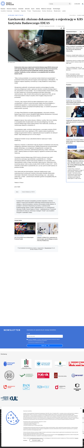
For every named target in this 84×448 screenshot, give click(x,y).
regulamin (34, 339)
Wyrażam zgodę (36, 440)
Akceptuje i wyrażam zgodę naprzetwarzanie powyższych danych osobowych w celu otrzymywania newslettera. (44, 340)
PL (82, 3)
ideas (17, 191)
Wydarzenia (57, 11)
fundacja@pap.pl (61, 434)
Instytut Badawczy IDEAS (28, 191)
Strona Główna (73, 15)
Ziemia (38, 8)
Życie (32, 8)
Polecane (72, 147)
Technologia (56, 8)
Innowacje (16, 11)
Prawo (29, 11)
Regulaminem (48, 248)
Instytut (17, 120)
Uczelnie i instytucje (15, 15)
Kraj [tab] (81, 31)
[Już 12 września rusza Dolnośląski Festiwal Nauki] (25, 232)
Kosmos (3, 8)
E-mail (28, 333)
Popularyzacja (37, 11)
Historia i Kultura (12, 8)
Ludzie (64, 11)
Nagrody (23, 11)
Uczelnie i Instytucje (6, 11)
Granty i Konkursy (47, 11)
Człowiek (20, 8)
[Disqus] (36, 271)
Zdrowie (27, 8)
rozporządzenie (37, 112)
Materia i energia (46, 8)
